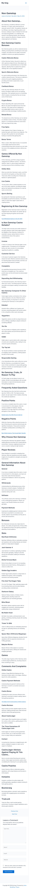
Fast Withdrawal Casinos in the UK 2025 (12, 218)
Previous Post (14, 811)
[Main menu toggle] (26, 3)
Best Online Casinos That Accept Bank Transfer (14, 433)
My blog (4, 3)
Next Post (14, 814)
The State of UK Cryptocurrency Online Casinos (14, 701)
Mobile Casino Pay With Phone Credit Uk (12, 415)
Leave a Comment (6, 16)
